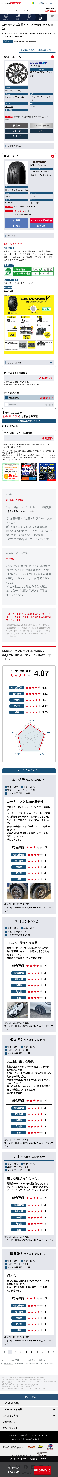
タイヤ (3, 10)
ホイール (11, 10)
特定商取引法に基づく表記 (36, 1439)
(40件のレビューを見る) (23, 215)
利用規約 (23, 1435)
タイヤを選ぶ (8, 1363)
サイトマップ (16, 1439)
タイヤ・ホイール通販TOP (9, 1360)
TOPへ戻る (30, 1397)
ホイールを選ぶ (29, 1360)
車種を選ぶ (43, 1360)
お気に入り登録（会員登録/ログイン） (38, 50)
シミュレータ (28, 10)
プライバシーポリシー (40, 1435)
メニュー (18, 10)
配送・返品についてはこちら (21, 511)
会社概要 (12, 1435)
